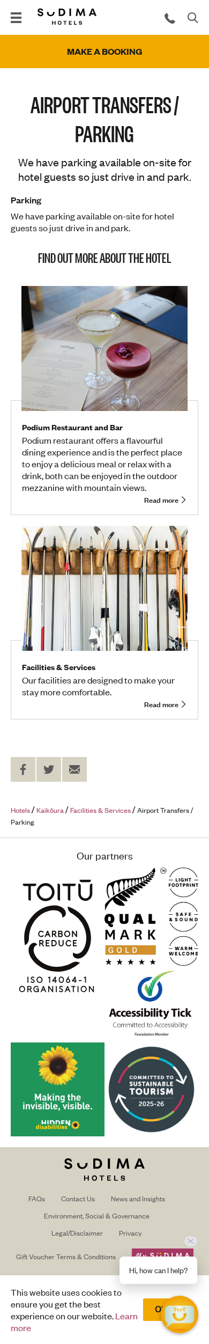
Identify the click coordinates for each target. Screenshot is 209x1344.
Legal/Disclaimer (77, 1233)
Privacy (130, 1233)
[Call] (170, 17)
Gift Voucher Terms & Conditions (66, 1256)
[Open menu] (16, 17)
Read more (161, 500)
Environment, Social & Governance (97, 1215)
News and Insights (138, 1198)
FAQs (36, 1198)
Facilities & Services (58, 666)
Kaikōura (50, 810)
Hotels (20, 810)
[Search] (193, 17)
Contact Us (78, 1198)
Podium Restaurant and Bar (72, 426)
